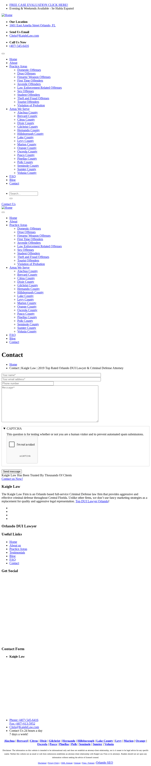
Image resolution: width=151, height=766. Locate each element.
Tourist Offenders (28, 101)
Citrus (34, 740)
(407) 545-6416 (19, 45)
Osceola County (27, 151)
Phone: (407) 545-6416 (23, 720)
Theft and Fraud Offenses (33, 98)
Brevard (22, 740)
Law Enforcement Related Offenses (39, 87)
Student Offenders (28, 94)
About (13, 62)
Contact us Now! (12, 478)
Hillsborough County (30, 133)
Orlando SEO (104, 762)
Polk (74, 744)
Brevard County (27, 116)
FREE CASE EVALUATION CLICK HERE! (38, 5)
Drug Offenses (26, 73)
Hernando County (28, 130)
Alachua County (27, 112)
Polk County (25, 162)
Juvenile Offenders (29, 84)
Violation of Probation (31, 105)
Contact (14, 183)
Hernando (68, 740)
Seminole (85, 744)
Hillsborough (85, 740)
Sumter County (26, 169)
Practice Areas (18, 66)
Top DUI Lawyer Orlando (92, 501)
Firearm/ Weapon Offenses (34, 77)
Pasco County (26, 155)
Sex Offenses (25, 91)
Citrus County (26, 119)
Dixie (43, 740)
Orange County (27, 148)
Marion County (26, 144)
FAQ (12, 176)
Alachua (9, 740)
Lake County (25, 137)
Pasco (53, 744)
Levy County (25, 140)
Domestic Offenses (29, 70)
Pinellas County (27, 158)
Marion (129, 740)
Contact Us (9, 204)
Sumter (97, 744)
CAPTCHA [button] (14, 428)
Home (13, 59)
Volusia (109, 744)
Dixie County (25, 123)
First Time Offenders (30, 80)
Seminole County (28, 165)
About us (15, 545)
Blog (12, 179)
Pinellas (64, 744)
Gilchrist (54, 740)
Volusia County (27, 172)
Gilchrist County (27, 126)
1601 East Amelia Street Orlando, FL (32, 25)
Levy (118, 740)
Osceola (42, 744)
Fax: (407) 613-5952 (22, 723)
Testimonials (17, 552)
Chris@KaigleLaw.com (24, 35)
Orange (140, 740)
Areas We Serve (19, 109)
